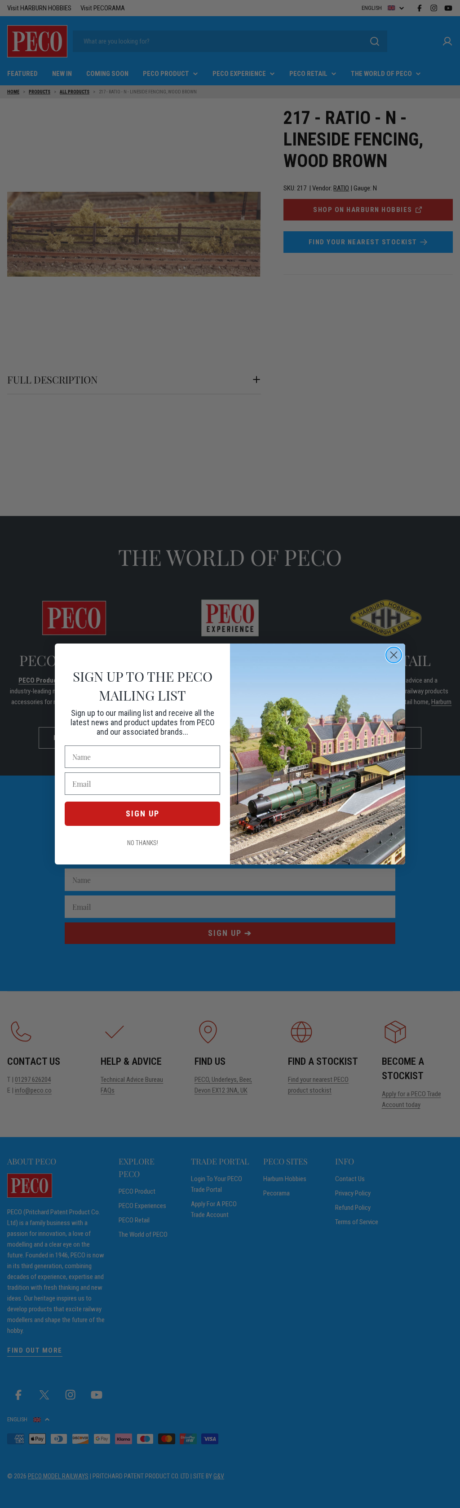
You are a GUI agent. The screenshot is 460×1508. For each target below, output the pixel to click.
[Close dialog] (394, 655)
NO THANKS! (142, 843)
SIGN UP (142, 813)
